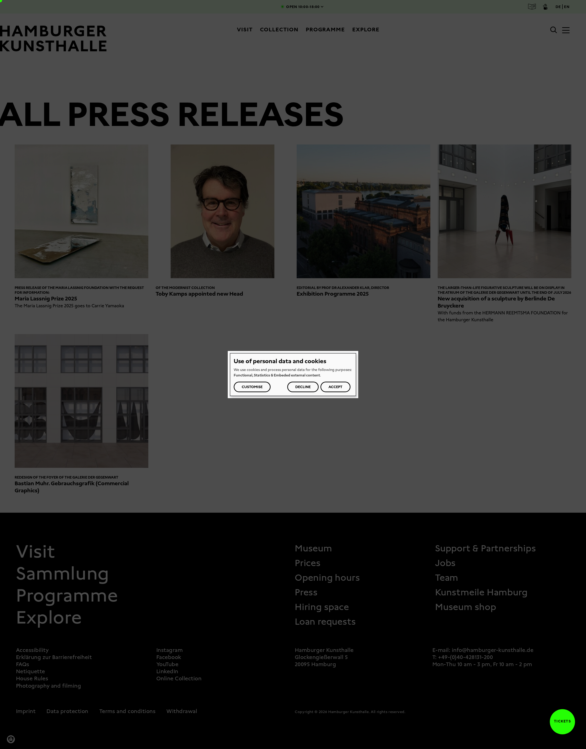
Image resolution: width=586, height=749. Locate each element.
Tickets (560, 721)
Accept (335, 386)
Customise (252, 386)
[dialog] (293, 374)
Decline (303, 386)
